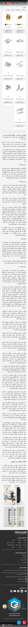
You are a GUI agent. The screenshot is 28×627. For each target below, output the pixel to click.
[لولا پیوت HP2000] (20, 41)
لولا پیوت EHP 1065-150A (8, 75)
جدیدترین (13, 10)
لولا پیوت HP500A (20, 99)
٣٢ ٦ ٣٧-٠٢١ (19, 581)
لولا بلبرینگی (19, 27)
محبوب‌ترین (8, 10)
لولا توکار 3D (8, 27)
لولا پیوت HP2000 (19, 52)
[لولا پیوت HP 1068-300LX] (20, 111)
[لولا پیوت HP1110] (20, 64)
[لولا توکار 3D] (8, 17)
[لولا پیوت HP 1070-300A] (8, 88)
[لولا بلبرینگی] (20, 17)
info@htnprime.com (21, 579)
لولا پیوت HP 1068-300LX (20, 122)
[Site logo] (6, 3)
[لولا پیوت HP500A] (20, 88)
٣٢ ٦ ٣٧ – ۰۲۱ (8, 625)
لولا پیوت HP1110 (19, 75)
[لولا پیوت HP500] (8, 41)
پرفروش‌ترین (18, 10)
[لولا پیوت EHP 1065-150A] (8, 64)
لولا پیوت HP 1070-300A (8, 99)
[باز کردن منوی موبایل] (26, 3)
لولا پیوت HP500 (8, 52)
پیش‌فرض (23, 10)
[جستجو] (15, 3)
